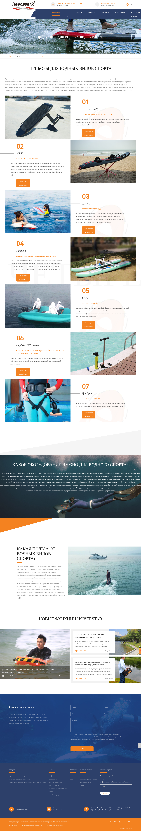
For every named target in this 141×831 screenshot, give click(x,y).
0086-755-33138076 (107, 5)
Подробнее (62, 676)
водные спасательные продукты (18, 776)
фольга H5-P (90, 109)
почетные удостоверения (56, 782)
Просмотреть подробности (89, 133)
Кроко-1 (21, 250)
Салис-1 (87, 297)
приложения (73, 776)
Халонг (86, 203)
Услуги (79, 12)
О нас (68, 14)
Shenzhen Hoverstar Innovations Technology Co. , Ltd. (39, 822)
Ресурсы (105, 12)
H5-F (19, 153)
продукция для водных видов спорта (37, 56)
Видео (82, 785)
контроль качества (54, 785)
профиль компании (54, 776)
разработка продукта (55, 795)
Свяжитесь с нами (135, 14)
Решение (92, 12)
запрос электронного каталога (88, 779)
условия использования (55, 825)
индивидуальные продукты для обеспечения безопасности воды (27, 782)
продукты (56, 12)
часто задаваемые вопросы (87, 776)
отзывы (51, 791)
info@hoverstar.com (63, 5)
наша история (53, 779)
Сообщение (120, 12)
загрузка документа (85, 782)
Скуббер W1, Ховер (28, 345)
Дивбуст (87, 393)
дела (71, 779)
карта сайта (13, 825)
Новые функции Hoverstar (70, 619)
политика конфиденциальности (31, 825)
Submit (82, 748)
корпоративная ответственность (58, 788)
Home (13, 56)
